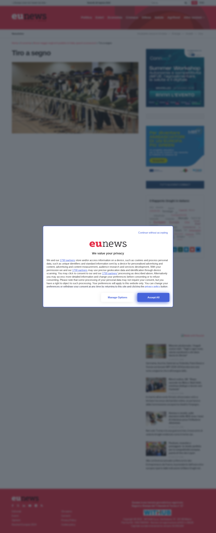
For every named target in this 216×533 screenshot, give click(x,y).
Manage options (117, 297)
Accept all (153, 297)
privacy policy (152, 286)
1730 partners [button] (67, 260)
